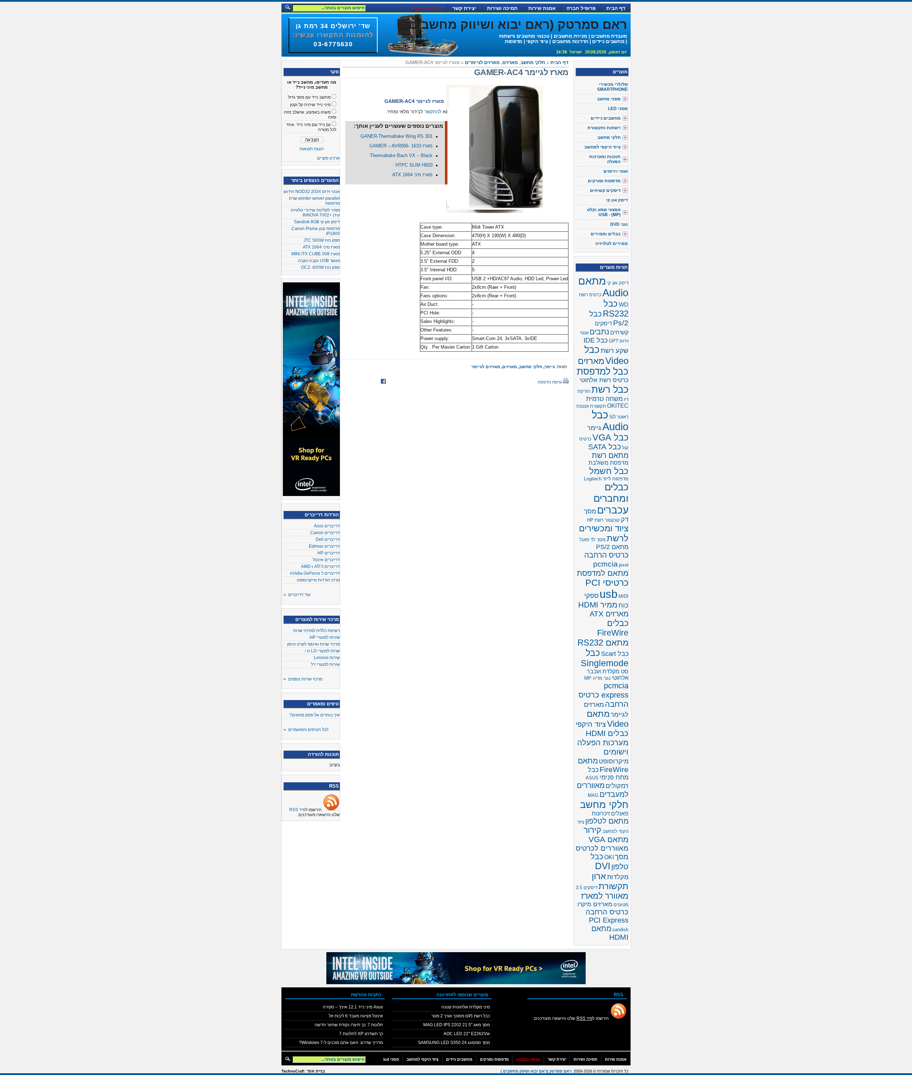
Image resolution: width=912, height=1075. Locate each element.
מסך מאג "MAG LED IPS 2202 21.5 (456, 1024)
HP (590, 520)
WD (623, 305)
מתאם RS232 (602, 642)
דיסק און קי (617, 200)
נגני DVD (619, 224)
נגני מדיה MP (597, 678)
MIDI (623, 596)
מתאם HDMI (609, 932)
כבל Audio (610, 420)
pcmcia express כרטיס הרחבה (603, 695)
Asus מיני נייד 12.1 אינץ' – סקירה (353, 1006)
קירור (592, 830)
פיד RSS (297, 809)
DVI (602, 866)
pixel (623, 565)
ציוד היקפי (591, 724)
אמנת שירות (542, 8)
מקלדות (617, 877)
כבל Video (606, 355)
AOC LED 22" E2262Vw (467, 1033)
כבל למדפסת (602, 371)
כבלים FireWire (612, 628)
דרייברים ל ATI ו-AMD (320, 566)
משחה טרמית (604, 398)
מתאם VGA (608, 839)
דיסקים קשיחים (605, 190)
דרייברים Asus (327, 525)
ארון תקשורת (610, 881)
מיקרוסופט (613, 761)
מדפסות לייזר (615, 478)
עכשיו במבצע (426, 8)
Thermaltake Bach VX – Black (401, 155)
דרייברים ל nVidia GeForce (315, 573)
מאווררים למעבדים (602, 790)
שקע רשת (614, 350)
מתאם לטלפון (606, 821)
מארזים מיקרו (594, 904)
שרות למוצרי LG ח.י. (322, 650)
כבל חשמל (608, 471)
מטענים (620, 904)
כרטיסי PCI (606, 583)
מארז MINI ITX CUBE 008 (315, 253)
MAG (593, 795)
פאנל (584, 539)
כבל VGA (610, 437)
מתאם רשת (610, 455)
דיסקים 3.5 (586, 887)
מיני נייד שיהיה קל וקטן (310, 104)
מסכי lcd (391, 1059)
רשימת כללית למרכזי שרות (316, 630)
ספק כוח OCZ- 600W (320, 267)
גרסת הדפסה (550, 382)
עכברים (612, 510)
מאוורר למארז (604, 896)
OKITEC (617, 406)
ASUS (592, 778)
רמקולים (617, 785)
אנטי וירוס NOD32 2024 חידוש (312, 191)
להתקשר (432, 111)
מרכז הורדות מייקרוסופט (318, 580)
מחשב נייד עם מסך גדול (309, 97)
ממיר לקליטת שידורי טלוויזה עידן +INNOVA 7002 (315, 213)
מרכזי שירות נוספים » (303, 679)
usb (608, 594)
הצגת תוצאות (312, 148)
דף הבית (615, 8)
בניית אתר (316, 1071)
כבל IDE (596, 340)
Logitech (592, 478)
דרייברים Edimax (324, 546)
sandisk (620, 929)
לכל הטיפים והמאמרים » (306, 729)
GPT (613, 341)
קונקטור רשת (607, 520)
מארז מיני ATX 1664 (321, 247)
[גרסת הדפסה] (566, 382)
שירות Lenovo (327, 657)
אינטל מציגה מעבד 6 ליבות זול (356, 1015)
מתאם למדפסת (602, 573)
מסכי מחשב (609, 98)
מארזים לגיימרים (482, 62)
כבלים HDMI (607, 733)
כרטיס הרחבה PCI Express (607, 916)
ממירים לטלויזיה (611, 243)
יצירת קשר (464, 8)
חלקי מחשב (532, 62)
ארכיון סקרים (328, 158)
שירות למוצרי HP (325, 637)
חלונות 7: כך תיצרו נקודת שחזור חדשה (349, 1024)
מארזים (510, 62)
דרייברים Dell (328, 539)
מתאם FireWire (603, 765)
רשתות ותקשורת (604, 127)
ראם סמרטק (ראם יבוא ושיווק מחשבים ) (514, 24)
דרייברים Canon (325, 532)
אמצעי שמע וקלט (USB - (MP (604, 212)
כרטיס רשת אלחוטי (604, 380)
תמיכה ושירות (502, 8)
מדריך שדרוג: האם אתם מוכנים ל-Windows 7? (341, 1042)
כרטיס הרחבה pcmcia (606, 559)
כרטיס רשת (590, 294)
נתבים (599, 332)
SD (612, 416)
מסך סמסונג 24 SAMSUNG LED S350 (454, 1042)
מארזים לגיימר (485, 366)
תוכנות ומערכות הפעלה (605, 159)
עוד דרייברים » (297, 594)
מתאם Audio (603, 286)
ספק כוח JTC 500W (322, 240)
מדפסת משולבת (608, 463)
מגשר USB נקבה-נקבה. (318, 260)
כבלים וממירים (606, 233)
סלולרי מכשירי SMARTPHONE (612, 87)
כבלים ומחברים (611, 492)
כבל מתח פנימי (608, 773)
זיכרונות (601, 813)
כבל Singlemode (604, 658)
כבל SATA (604, 447)
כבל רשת (609, 389)
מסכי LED (618, 108)
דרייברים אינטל (326, 559)
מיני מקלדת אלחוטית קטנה (465, 1006)
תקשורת (598, 406)
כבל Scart (614, 653)
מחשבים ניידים (606, 118)
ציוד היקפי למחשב (602, 147)
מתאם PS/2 (612, 546)
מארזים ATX (609, 614)
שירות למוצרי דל (325, 664)
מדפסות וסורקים (604, 180)
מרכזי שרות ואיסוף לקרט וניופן (313, 644)
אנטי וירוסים (615, 171)
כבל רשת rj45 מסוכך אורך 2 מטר (460, 1015)
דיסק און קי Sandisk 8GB (317, 221)
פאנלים (619, 813)
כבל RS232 (615, 308)
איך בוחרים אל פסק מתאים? (314, 715)
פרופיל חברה (581, 8)
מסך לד (598, 539)
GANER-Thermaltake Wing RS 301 (396, 136)
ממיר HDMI (597, 604)
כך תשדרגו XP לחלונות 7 (361, 1033)
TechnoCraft (293, 1071)
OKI (609, 857)
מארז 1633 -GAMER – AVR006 (400, 145)
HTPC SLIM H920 (413, 165)
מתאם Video (607, 719)
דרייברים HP (328, 552)
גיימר (549, 366)
